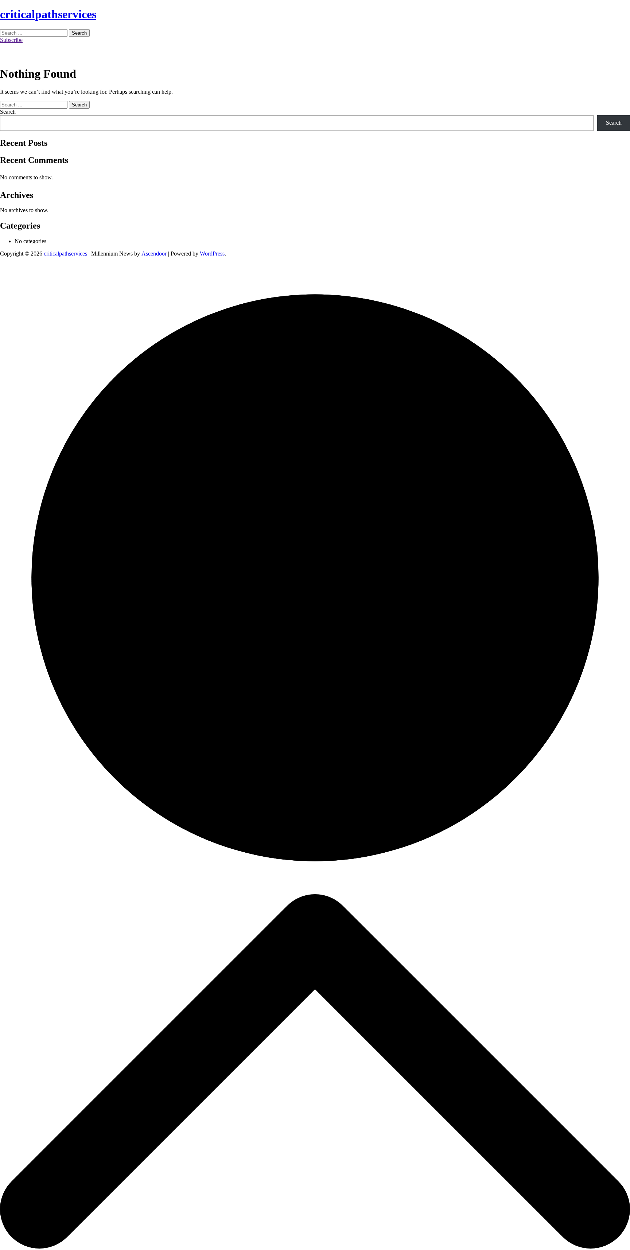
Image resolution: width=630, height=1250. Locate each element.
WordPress (212, 253)
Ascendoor (154, 253)
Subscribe (11, 40)
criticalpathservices (48, 14)
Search (8, 112)
